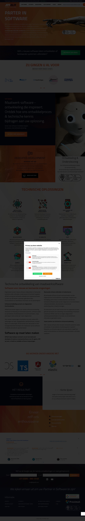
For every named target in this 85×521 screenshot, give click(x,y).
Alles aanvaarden (37, 273)
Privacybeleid (28, 252)
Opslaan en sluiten (42, 276)
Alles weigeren (47, 273)
